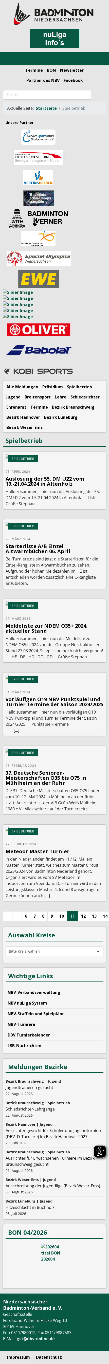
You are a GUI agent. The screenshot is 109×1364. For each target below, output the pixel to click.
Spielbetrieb (79, 387)
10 (61, 916)
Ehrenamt (16, 407)
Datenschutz (49, 1357)
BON (51, 70)
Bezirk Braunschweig (73, 407)
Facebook (73, 80)
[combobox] (47, 95)
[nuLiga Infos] (54, 38)
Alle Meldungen (22, 387)
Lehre (60, 397)
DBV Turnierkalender (29, 1035)
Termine (34, 70)
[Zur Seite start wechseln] (7, 916)
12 (83, 916)
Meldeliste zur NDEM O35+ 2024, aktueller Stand (47, 628)
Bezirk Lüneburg (61, 417)
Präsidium (52, 387)
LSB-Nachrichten (24, 1045)
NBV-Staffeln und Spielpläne (36, 1013)
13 (94, 916)
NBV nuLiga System (27, 1003)
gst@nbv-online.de (35, 1338)
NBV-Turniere (21, 1024)
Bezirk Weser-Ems (24, 427)
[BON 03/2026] (54, 1263)
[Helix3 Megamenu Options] (10, 58)
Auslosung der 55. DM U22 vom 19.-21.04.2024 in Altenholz (45, 481)
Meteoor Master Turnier (37, 851)
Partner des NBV (43, 80)
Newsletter (72, 70)
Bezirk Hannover (23, 417)
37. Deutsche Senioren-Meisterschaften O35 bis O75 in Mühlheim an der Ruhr (46, 777)
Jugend (13, 397)
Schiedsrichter (85, 397)
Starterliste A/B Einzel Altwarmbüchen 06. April (38, 549)
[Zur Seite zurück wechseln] (17, 916)
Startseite (46, 108)
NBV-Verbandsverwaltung (34, 992)
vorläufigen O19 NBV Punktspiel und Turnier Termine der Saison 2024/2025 (54, 702)
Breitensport (38, 397)
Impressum (18, 1357)
